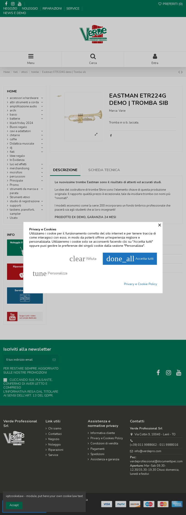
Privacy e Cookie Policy (140, 284)
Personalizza (50, 273)
